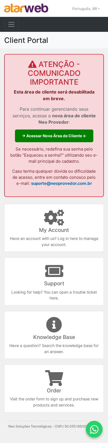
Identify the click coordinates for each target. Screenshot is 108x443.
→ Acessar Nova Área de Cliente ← (54, 135)
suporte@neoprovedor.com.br (61, 183)
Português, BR (85, 8)
